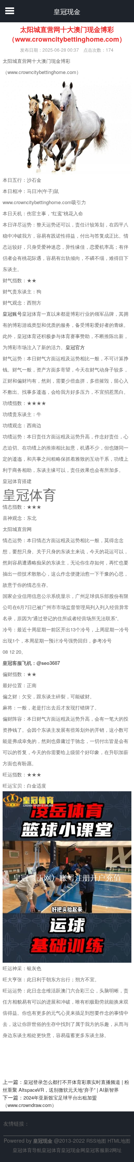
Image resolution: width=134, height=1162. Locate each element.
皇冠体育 (51, 1149)
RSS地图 (96, 1140)
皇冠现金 (67, 11)
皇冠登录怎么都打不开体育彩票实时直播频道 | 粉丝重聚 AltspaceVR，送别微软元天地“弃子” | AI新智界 (66, 1085)
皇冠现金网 (73, 1149)
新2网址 (113, 1149)
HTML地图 (119, 1140)
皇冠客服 (95, 1149)
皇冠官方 (75, 347)
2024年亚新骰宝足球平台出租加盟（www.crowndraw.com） (50, 1101)
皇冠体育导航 (27, 1149)
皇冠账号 (12, 313)
